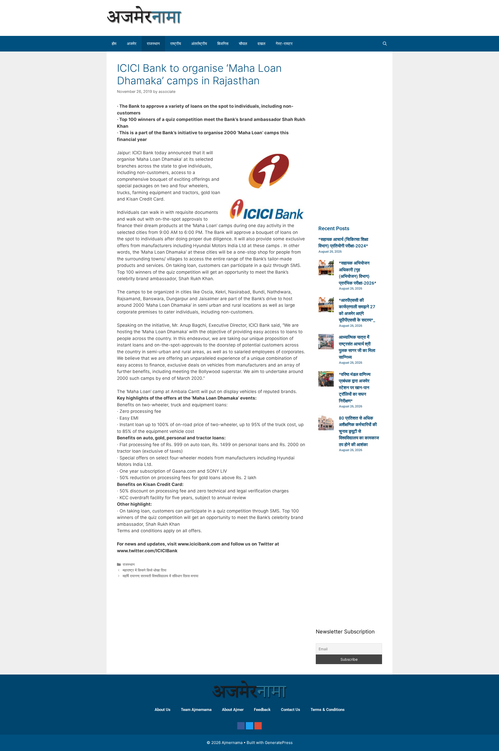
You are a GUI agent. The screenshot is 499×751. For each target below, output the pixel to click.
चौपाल (243, 43)
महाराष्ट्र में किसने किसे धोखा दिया (144, 570)
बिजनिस (222, 43)
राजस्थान (153, 43)
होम (114, 43)
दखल (261, 43)
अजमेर (131, 43)
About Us (162, 709)
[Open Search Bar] (384, 44)
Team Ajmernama (196, 709)
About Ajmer (233, 709)
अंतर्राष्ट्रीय (199, 43)
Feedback (262, 709)
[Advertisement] (344, 17)
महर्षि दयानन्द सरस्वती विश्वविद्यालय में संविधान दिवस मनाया (160, 576)
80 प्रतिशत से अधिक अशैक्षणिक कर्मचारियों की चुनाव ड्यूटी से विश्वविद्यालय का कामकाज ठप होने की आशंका (359, 431)
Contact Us (290, 709)
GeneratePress (279, 742)
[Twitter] (249, 725)
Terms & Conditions (328, 709)
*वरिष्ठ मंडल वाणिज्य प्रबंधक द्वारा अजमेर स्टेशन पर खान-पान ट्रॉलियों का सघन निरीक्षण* (354, 387)
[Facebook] (241, 725)
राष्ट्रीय (175, 43)
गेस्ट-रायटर (284, 43)
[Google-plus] (258, 725)
